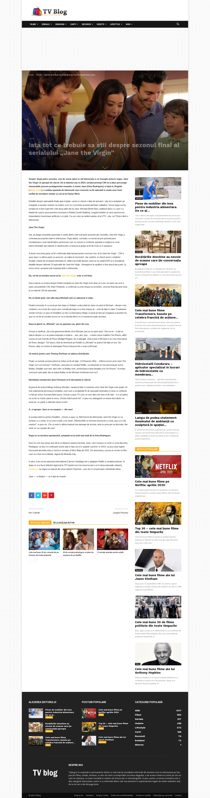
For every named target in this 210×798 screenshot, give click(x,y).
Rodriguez (33, 469)
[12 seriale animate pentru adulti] (112, 539)
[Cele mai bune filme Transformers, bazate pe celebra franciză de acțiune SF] (158, 295)
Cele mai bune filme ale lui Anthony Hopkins (155, 670)
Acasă (31, 75)
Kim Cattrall (34, 512)
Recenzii (86, 24)
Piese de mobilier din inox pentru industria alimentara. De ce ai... (156, 207)
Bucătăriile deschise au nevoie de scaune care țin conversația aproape (158, 260)
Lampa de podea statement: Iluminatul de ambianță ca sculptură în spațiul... (156, 421)
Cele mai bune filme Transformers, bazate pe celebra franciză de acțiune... (156, 314)
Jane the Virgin (68, 275)
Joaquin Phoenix (120, 512)
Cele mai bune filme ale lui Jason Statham (155, 576)
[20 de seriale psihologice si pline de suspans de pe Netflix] (78, 539)
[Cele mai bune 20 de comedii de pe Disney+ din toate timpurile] (44, 539)
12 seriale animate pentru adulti (110, 552)
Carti (73, 24)
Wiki (128, 24)
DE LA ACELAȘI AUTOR (63, 523)
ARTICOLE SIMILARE (40, 523)
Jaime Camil (35, 190)
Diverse (138, 359)
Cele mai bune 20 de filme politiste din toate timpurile (156, 623)
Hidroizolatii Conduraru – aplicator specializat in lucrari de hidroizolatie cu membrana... (157, 369)
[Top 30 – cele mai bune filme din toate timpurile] (158, 513)
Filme (33, 24)
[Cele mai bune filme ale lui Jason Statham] (158, 560)
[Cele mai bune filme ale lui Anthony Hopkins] (158, 654)
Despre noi (78, 795)
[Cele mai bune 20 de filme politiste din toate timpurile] (158, 607)
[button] (177, 24)
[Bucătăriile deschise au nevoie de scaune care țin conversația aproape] (158, 242)
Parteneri (89, 795)
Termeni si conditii (143, 795)
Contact (178, 795)
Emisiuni (59, 24)
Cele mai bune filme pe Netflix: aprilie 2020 (152, 483)
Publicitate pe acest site (162, 795)
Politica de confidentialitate (122, 795)
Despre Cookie (102, 795)
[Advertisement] (105, 49)
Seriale (46, 24)
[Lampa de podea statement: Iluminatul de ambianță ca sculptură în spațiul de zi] (158, 403)
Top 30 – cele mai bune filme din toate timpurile (157, 530)
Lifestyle (115, 24)
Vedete (100, 24)
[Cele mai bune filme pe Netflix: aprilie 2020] (158, 466)
